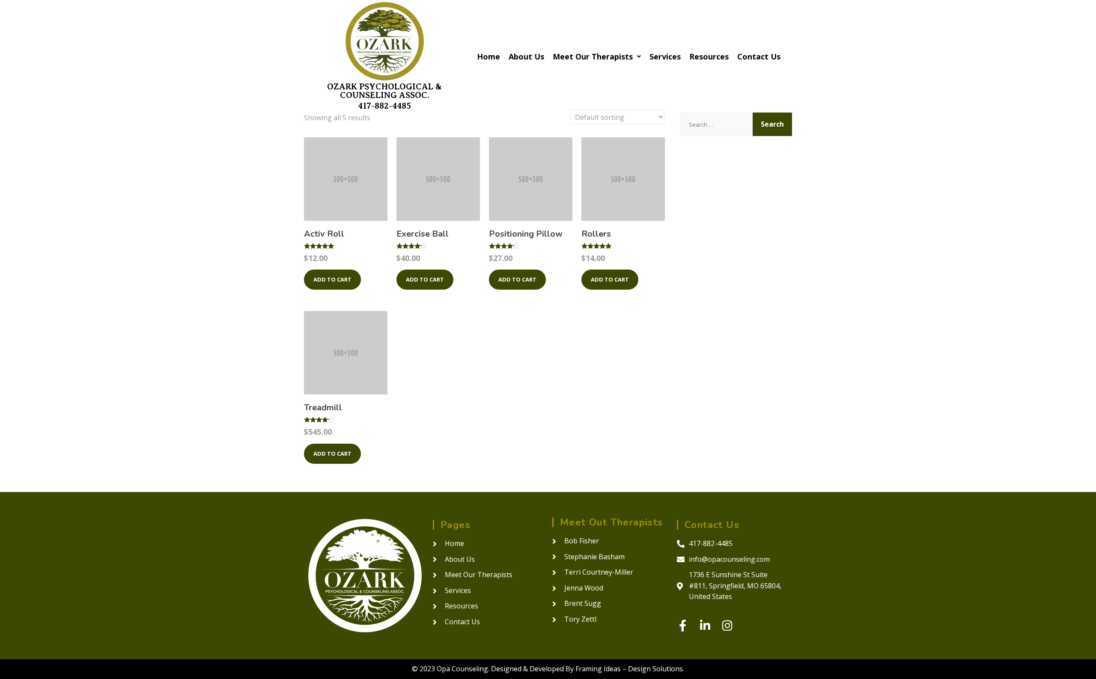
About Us (526, 56)
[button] (596, 56)
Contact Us (758, 56)
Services (665, 56)
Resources (709, 56)
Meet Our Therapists (593, 56)
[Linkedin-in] (705, 625)
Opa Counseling (462, 668)
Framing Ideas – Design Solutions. (629, 668)
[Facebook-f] (682, 625)
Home (488, 56)
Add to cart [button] (332, 279)
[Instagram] (727, 625)
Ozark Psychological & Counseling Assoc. (384, 91)
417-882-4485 (384, 106)
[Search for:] (716, 124)
